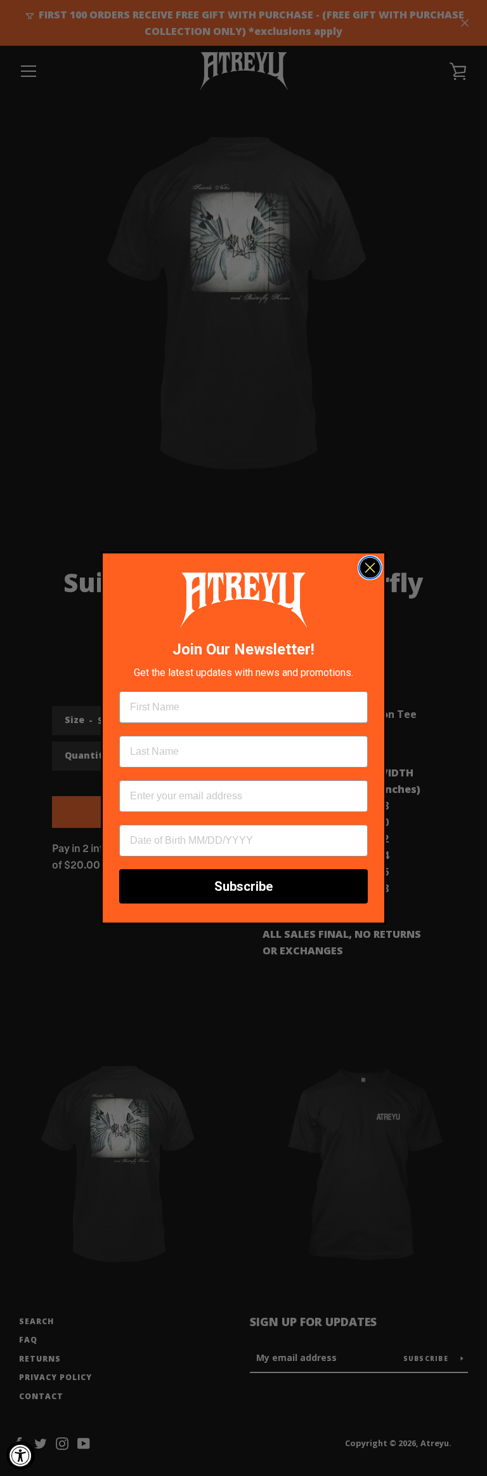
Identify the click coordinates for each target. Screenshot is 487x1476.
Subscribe (243, 886)
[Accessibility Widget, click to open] (20, 1455)
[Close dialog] (370, 568)
